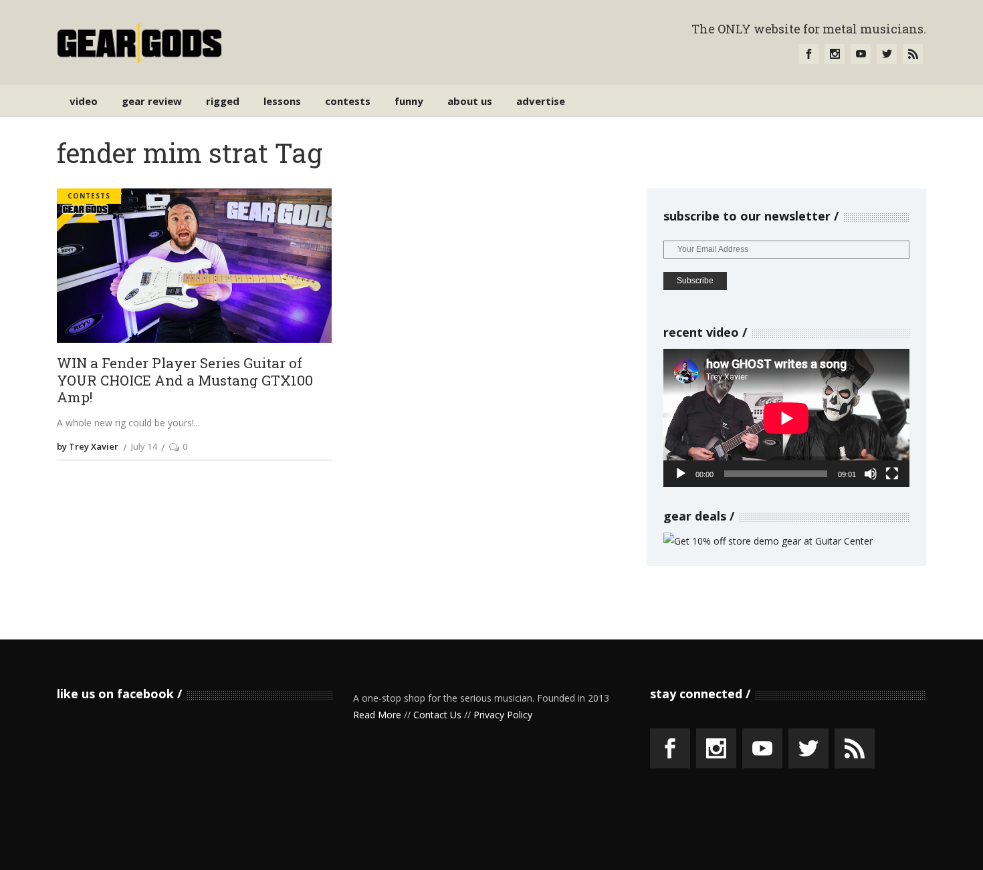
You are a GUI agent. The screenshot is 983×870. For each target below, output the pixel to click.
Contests (89, 195)
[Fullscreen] (892, 473)
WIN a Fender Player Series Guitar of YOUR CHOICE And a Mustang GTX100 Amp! (185, 380)
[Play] (680, 473)
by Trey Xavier (87, 446)
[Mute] (870, 473)
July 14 (143, 446)
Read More (377, 714)
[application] (786, 418)
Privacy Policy (502, 714)
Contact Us (437, 714)
